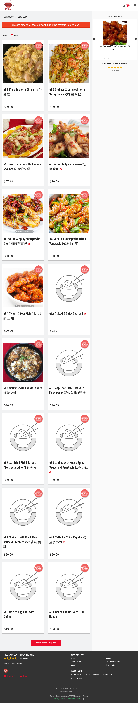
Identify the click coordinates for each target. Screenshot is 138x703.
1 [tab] (105, 58)
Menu (73, 658)
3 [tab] (113, 58)
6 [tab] (125, 58)
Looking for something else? (46, 642)
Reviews (108, 658)
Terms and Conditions (113, 661)
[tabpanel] (115, 38)
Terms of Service (74, 698)
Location (74, 665)
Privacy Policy (110, 665)
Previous (94, 39)
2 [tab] (109, 58)
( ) (130, 5)
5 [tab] (121, 58)
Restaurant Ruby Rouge (19, 654)
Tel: (79, 678)
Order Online (76, 661)
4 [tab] (117, 58)
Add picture (38, 46)
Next (136, 39)
